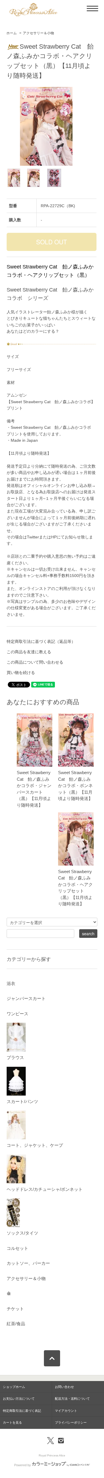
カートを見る (12, 1422)
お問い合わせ (64, 1387)
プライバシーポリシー (71, 1422)
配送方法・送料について (72, 1398)
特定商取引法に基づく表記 (22, 1410)
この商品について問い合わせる (35, 662)
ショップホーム (14, 1387)
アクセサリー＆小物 (38, 33)
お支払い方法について (19, 1398)
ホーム (11, 33)
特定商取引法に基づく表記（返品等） (41, 641)
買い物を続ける (21, 672)
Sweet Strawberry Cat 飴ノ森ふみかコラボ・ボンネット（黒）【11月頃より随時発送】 (75, 785)
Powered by (22, 1465)
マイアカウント (66, 1410)
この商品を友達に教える (29, 652)
